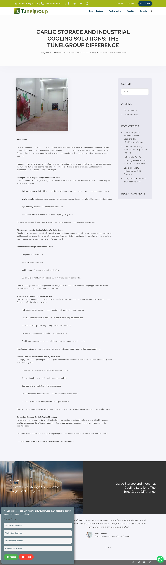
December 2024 (131, 114)
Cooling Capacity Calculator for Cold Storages (132, 171)
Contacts (143, 11)
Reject (28, 557)
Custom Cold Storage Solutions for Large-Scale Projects (135, 149)
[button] (108, 547)
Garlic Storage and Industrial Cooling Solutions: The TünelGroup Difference (134, 137)
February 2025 (130, 110)
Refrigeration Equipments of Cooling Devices (135, 180)
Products (99, 11)
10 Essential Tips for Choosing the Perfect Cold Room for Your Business (135, 160)
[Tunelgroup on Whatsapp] (160, 556)
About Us (130, 11)
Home (90, 11)
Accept (13, 557)
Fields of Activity (115, 11)
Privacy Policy (10, 519)
